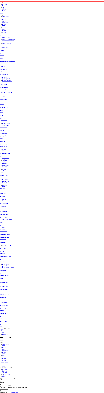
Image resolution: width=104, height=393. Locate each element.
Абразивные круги (3, 35)
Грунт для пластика (3, 240)
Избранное (1, 330)
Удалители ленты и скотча (4, 146)
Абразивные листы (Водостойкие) (6, 43)
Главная (3, 332)
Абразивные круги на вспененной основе (8, 40)
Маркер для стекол (3, 259)
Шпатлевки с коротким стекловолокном (7, 265)
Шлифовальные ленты (3, 127)
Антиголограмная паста (5, 158)
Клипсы (1, 56)
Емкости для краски (3, 196)
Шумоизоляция (4, 24)
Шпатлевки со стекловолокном (6, 266)
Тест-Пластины (2, 188)
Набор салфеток (2, 130)
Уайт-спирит (2, 316)
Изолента (1, 138)
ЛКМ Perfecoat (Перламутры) (6, 79)
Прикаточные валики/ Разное (4, 209)
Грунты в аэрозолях (3, 242)
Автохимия (3, 25)
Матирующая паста (4, 160)
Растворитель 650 (3, 310)
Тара (2, 200)
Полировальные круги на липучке (5, 153)
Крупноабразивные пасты (5, 159)
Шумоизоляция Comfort (3, 211)
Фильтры (1, 191)
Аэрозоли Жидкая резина (4, 87)
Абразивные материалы (5, 16)
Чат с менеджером (2, 366)
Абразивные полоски (3, 45)
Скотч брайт (2, 55)
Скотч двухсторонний (3, 144)
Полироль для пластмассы (5, 165)
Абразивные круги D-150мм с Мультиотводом (8, 39)
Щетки (1, 128)
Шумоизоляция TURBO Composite (5, 217)
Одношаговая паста (4, 162)
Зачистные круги (2, 121)
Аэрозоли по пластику (3, 90)
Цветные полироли (4, 166)
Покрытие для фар (4, 164)
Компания (3, 7)
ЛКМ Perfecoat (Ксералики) (6, 78)
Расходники (3, 186)
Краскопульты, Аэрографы (4, 203)
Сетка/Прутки (2, 253)
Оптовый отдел (4, 376)
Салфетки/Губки (4, 21)
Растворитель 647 (3, 308)
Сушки (3, 172)
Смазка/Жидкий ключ (3, 225)
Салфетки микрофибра (3, 133)
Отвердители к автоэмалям (4, 74)
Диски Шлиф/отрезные (3, 120)
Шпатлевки (3, 356)
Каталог (1, 13)
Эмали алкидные (2, 64)
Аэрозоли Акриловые (3, 84)
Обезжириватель (2, 324)
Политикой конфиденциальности (13, 392)
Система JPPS (4, 199)
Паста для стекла (4, 163)
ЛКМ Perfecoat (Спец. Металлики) (6, 80)
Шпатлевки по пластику (4, 273)
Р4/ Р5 (1, 326)
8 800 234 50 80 (4, 10)
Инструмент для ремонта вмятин (5, 208)
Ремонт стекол (4, 27)
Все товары (4, 15)
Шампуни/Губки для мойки (4, 136)
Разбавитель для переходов (4, 291)
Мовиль (1, 112)
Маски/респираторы (3, 297)
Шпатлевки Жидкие (3, 261)
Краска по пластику (3, 248)
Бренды (3, 5)
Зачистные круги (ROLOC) (6, 123)
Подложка (1, 53)
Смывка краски (2, 229)
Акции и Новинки (4, 4)
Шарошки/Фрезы (3, 193)
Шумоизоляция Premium (4, 214)
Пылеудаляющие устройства (4, 175)
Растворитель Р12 (3, 313)
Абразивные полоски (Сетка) (6, 48)
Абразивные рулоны (3, 50)
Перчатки (1, 300)
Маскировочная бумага (3, 302)
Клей (2, 284)
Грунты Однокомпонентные (4, 237)
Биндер (1, 71)
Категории (6, 362)
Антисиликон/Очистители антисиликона (6, 219)
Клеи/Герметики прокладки (4, 282)
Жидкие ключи (4, 227)
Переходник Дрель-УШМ (5, 125)
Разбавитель (3, 29)
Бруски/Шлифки (4, 178)
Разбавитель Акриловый (4, 289)
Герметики (1, 278)
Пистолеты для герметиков (4, 286)
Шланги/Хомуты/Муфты (5, 173)
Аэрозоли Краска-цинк (5, 94)
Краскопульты (4, 206)
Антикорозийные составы (4, 107)
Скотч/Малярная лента (5, 22)
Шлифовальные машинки (5, 181)
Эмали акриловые (3, 63)
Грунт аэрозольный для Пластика (6, 245)
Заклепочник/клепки (5, 179)
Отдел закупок (4, 9)
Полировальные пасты (3, 156)
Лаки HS (1, 113)
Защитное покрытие (3, 72)
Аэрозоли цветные (3, 96)
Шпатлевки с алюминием (5, 264)
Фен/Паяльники (4, 180)
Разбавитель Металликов (4, 292)
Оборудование (4, 170)
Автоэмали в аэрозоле (5, 18)
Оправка (3, 150)
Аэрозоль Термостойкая (3, 99)
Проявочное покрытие (5, 31)
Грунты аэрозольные (5, 244)
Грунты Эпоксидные (3, 239)
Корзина (1, 329)
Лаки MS (1, 115)
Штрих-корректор (3, 82)
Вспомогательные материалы (6, 205)
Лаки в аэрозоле (2, 118)
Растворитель (4, 32)
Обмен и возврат (4, 6)
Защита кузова (4, 19)
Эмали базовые (2, 66)
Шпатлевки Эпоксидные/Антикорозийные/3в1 (8, 267)
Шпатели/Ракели (4, 182)
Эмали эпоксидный (3, 102)
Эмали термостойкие (3, 69)
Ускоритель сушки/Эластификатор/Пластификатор (7, 61)
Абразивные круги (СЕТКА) (6, 37)
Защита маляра (4, 30)
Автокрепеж (3, 17)
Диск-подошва (4, 149)
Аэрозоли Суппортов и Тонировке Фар (6, 92)
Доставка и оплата (4, 371)
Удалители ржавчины (3, 231)
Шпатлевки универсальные (4, 275)
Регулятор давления (4, 171)
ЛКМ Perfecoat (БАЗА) (5, 77)
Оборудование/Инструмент (6, 23)
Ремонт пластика (4, 26)
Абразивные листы (3, 41)
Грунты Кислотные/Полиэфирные (5, 234)
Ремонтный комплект (3, 251)
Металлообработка (4, 20)
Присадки (1, 222)
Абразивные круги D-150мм (6, 38)
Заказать (2, 391)
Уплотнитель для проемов (4, 305)
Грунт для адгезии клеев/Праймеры (5, 256)
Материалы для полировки (5, 333)
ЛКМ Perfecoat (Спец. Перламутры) (7, 81)
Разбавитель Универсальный (4, 294)
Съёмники (1, 58)
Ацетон (1, 318)
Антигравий (2, 104)
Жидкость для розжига (3, 321)
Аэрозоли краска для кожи (4, 89)
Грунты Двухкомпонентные (4, 232)
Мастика (1, 110)
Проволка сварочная (5, 185)
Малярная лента (2, 141)
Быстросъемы (4, 169)
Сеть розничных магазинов (6, 374)
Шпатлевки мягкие (3, 270)
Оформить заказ (2, 380)
